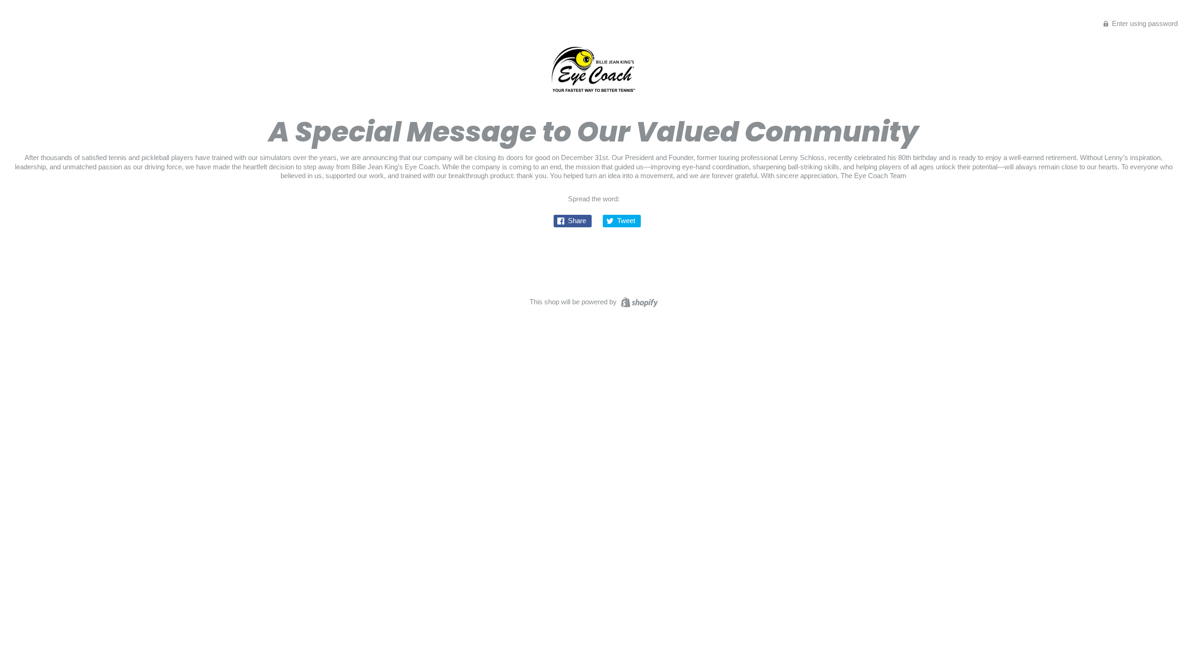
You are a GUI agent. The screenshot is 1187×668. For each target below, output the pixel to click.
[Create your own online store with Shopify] (638, 301)
